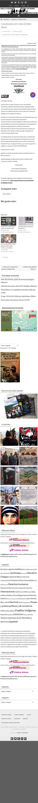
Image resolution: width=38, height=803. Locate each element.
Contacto (16, 5)
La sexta (24, 590)
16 (32, 328)
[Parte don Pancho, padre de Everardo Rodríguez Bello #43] (28, 494)
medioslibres (6, 31)
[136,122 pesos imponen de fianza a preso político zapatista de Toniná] (28, 514)
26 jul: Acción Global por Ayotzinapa (6, 313)
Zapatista (13, 620)
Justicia (18, 590)
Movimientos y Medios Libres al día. (10, 721)
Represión (3, 613)
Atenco (2, 572)
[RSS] (22, 2)
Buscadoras (6, 19)
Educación (15, 587)
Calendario (31, 571)
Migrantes (14, 597)
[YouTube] (12, 2)
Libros (29, 590)
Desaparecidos (24, 34)
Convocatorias (5, 579)
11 (23, 328)
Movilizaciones (21, 597)
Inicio (10, 5)
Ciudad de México (15, 34)
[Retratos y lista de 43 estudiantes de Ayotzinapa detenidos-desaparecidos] (28, 435)
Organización (27, 601)
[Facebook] (18, 2)
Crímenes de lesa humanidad (21, 579)
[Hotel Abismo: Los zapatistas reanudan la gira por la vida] (9, 475)
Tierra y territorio (28, 613)
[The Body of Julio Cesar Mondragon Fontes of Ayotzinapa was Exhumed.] (9, 514)
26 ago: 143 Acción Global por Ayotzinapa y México (18, 295)
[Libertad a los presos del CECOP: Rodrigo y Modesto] (9, 455)
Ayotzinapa (15, 571)
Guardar (5, 256)
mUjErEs (28, 597)
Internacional (7, 590)
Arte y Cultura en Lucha (29, 568)
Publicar (23, 5)
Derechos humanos (18, 582)
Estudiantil (21, 587)
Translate (13, 347)
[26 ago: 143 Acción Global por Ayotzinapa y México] (28, 455)
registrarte (5, 553)
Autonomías (7, 572)
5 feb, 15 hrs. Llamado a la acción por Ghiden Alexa (9, 267)
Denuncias (5, 583)
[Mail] (25, 2)
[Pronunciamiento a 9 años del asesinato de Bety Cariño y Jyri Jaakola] (8, 237)
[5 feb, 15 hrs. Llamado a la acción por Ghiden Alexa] (8, 220)
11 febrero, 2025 (17, 31)
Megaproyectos (23, 594)
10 (21, 328)
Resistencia (10, 613)
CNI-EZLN (26, 576)
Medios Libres (12, 594)
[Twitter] (15, 2)
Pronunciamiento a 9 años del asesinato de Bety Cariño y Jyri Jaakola (8, 245)
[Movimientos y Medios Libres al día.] (9, 435)
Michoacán (9, 597)
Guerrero (28, 586)
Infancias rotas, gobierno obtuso (30, 267)
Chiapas (4, 575)
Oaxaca (20, 601)
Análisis (18, 568)
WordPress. (25, 731)
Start (34, 326)
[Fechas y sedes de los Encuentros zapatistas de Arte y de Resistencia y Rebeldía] (28, 475)
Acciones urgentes (7, 568)
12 (25, 328)
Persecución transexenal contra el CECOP (15, 299)
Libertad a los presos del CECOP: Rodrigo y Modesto (19, 285)
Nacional (14, 600)
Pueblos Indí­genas (25, 609)
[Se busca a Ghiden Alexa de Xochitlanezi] (25, 220)
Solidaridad (18, 613)
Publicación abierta (7, 609)
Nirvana (19, 731)
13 (27, 328)
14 (29, 328)
